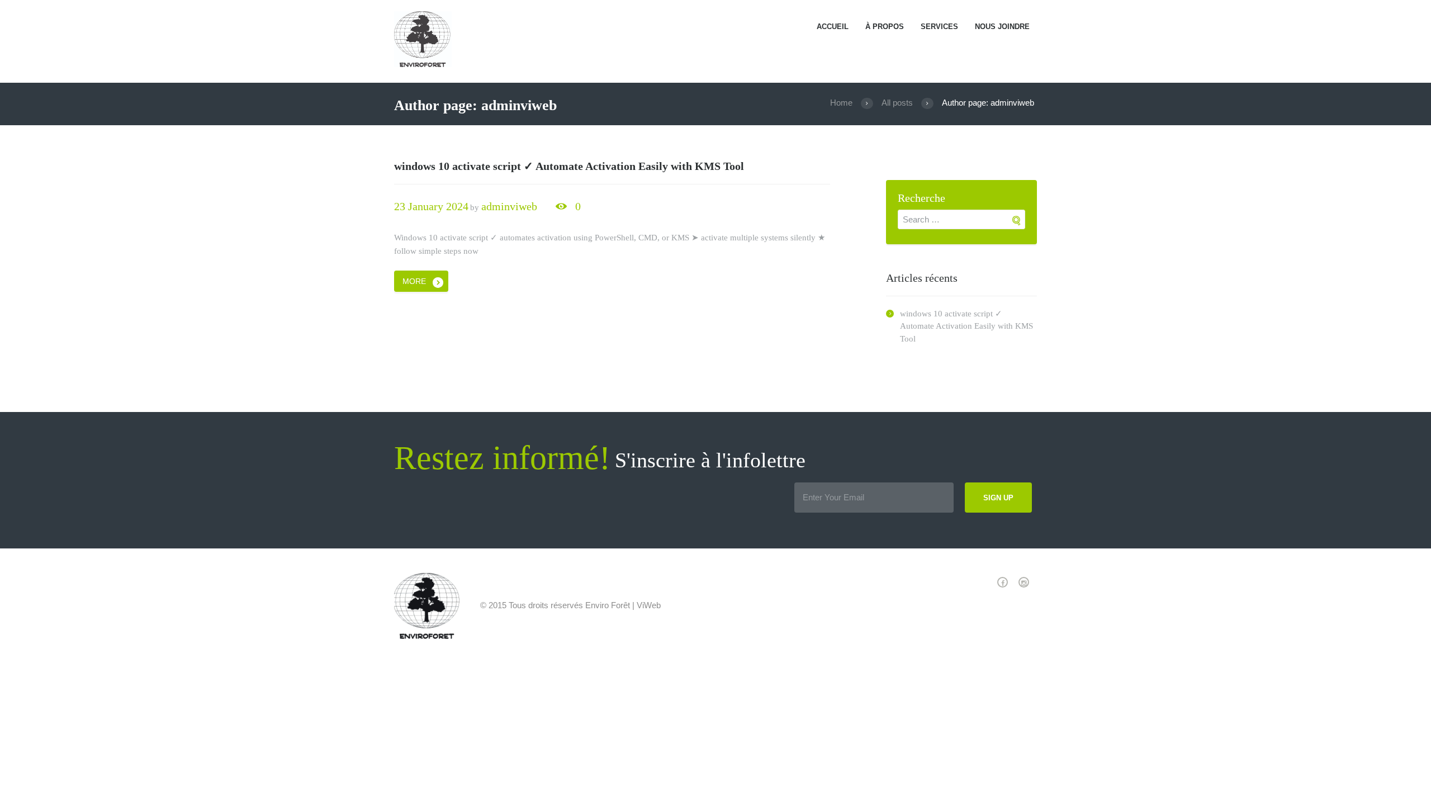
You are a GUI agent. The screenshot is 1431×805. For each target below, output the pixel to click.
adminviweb (509, 206)
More (414, 281)
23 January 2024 (431, 206)
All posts (897, 102)
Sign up (998, 498)
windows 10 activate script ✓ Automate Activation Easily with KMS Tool (569, 166)
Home (841, 102)
